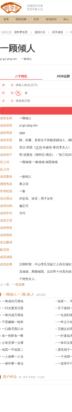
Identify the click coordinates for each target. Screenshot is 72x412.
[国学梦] (11, 7)
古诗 (36, 19)
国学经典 (21, 19)
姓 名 (8, 85)
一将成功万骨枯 (12, 301)
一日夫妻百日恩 (12, 308)
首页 (6, 19)
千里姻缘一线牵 (12, 322)
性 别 (8, 92)
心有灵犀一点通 (12, 342)
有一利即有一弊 (12, 335)
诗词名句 (51, 19)
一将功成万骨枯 (12, 315)
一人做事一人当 (12, 356)
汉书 (39, 147)
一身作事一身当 (12, 363)
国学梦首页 (21, 32)
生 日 (8, 100)
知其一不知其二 (12, 349)
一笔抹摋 (18, 284)
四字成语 (57, 32)
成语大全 (40, 32)
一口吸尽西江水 (12, 328)
